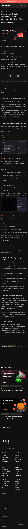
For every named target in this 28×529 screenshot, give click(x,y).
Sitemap (17, 485)
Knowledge (5, 469)
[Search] (21, 5)
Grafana (17, 496)
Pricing (17, 481)
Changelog (18, 475)
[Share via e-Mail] (24, 346)
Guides (17, 467)
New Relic (17, 498)
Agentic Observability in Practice (12, 295)
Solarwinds (5, 504)
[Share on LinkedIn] (19, 346)
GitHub (6, 483)
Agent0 (4, 459)
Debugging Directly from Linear (12, 158)
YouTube (6, 489)
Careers (18, 457)
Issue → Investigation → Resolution (13, 216)
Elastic (3, 500)
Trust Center (18, 459)
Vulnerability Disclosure (20, 524)
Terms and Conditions (7, 520)
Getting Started (7, 321)
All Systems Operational (8, 448)
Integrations (5, 475)
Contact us (7, 481)
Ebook (16, 473)
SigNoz (17, 504)
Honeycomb (18, 500)
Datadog (4, 496)
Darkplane (4, 455)
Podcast (17, 471)
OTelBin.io (17, 489)
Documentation (6, 471)
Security (17, 461)
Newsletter (4, 473)
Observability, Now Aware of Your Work (14, 123)
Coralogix (4, 508)
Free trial (17, 483)
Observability (5, 457)
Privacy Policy (18, 520)
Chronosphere (5, 506)
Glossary (17, 487)
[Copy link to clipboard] (26, 346)
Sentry (3, 502)
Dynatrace (4, 498)
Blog (3, 467)
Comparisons (18, 469)
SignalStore (5, 461)
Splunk (16, 502)
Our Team (17, 455)
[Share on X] (21, 346)
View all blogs (6, 427)
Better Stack (18, 506)
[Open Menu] (25, 5)
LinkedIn (6, 485)
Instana (17, 508)
